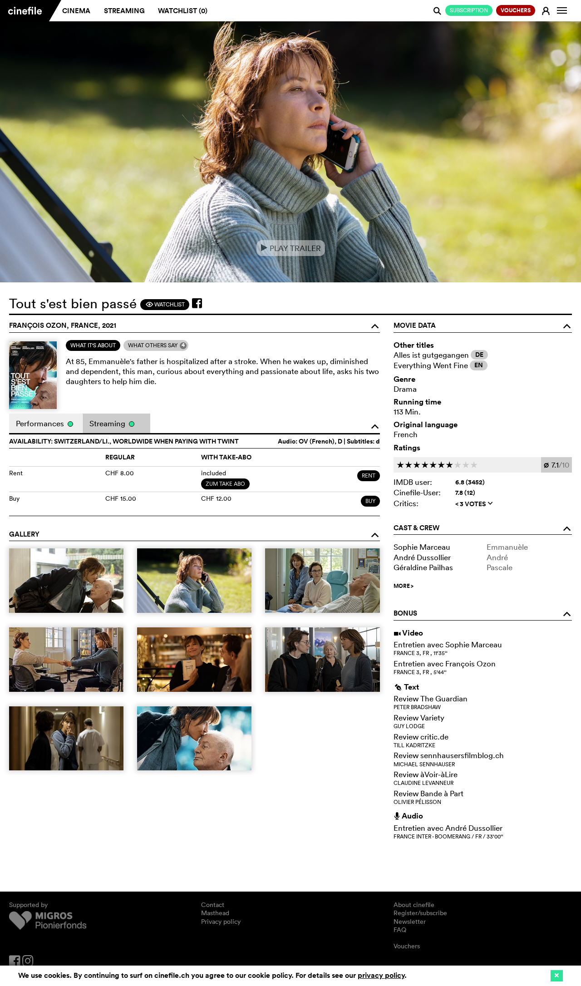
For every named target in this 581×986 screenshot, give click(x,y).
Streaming (124, 10)
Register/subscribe (420, 913)
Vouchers (407, 946)
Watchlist (165, 304)
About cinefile (414, 905)
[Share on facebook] (197, 303)
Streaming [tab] (108, 423)
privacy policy (381, 975)
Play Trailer (291, 248)
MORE (404, 586)
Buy (370, 501)
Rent (368, 475)
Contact (212, 905)
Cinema (76, 10)
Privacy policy (221, 921)
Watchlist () (182, 10)
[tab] (93, 345)
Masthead (215, 913)
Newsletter (410, 921)
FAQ (400, 930)
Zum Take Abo (225, 484)
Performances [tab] (41, 423)
